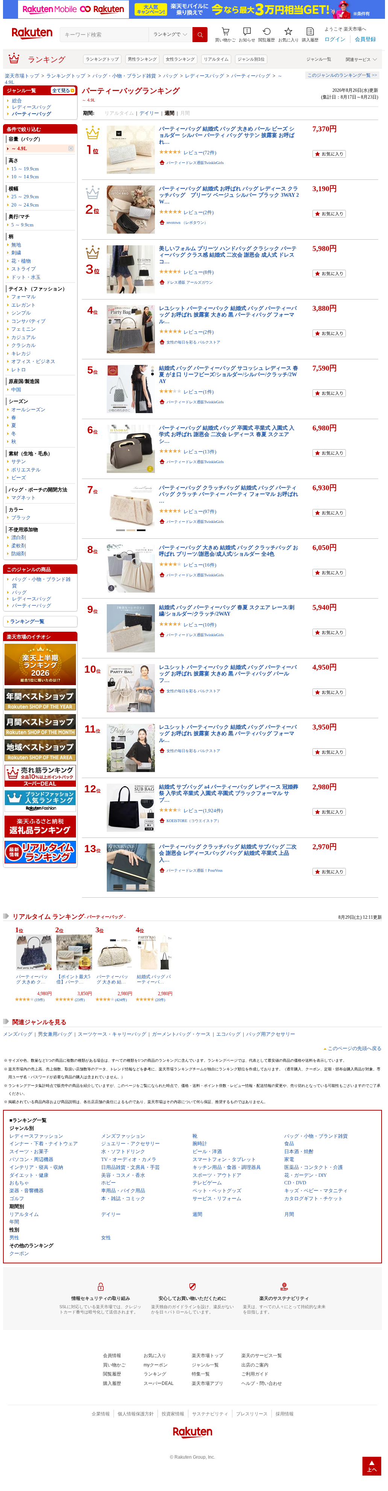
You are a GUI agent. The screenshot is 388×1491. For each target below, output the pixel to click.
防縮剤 (18, 553)
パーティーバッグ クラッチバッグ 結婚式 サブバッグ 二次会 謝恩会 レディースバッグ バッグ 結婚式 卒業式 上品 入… (228, 853)
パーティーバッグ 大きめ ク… (32, 979)
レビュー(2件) (198, 212)
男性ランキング (142, 59)
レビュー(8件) (198, 272)
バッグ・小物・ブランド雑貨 (124, 76)
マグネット (23, 497)
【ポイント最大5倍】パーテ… (73, 979)
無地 (16, 245)
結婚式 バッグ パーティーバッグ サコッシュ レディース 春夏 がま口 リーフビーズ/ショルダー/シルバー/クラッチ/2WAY (228, 374)
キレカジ (21, 353)
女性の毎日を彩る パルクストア (193, 342)
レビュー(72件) (199, 152)
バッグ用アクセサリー (270, 1034)
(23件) (80, 1000)
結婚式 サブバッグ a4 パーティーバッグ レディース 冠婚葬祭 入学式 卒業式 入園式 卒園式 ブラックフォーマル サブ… (228, 793)
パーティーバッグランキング (131, 91)
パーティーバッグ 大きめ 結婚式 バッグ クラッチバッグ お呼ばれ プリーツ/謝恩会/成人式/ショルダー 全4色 (228, 550)
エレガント (23, 305)
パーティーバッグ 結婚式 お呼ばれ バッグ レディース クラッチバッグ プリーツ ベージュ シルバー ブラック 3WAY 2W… (229, 195)
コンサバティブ (28, 321)
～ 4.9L (19, 148)
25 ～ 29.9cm (25, 196)
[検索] (200, 34)
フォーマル (23, 296)
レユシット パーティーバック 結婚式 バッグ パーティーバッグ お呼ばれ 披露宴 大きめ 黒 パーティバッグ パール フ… (228, 673)
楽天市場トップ (22, 76)
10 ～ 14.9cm (25, 176)
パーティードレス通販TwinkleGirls (195, 163)
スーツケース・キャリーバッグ (112, 1034)
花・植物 (21, 261)
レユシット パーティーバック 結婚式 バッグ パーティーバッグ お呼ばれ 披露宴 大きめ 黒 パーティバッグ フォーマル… (228, 314)
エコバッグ (228, 1034)
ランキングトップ (102, 59)
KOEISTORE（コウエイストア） (194, 821)
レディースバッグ (204, 76)
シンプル (21, 313)
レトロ (18, 369)
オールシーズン (28, 409)
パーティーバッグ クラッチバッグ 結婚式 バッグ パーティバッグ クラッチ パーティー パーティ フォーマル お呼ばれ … (228, 494)
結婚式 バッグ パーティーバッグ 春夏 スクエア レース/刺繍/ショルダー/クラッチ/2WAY (226, 610)
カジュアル (23, 337)
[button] (247, 35)
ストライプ (23, 269)
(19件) (39, 1000)
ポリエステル (26, 470)
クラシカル (23, 345)
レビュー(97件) (199, 511)
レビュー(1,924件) (203, 810)
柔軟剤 (18, 546)
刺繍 (16, 252)
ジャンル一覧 (318, 59)
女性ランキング (180, 59)
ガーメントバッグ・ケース (181, 1034)
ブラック (21, 517)
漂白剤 (18, 537)
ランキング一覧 (27, 621)
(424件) (121, 1000)
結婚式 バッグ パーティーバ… (154, 979)
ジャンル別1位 (251, 59)
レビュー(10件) (199, 625)
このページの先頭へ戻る (355, 1048)
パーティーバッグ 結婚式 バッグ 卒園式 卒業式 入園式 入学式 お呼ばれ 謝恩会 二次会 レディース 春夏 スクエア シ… (226, 434)
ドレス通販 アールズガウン (190, 282)
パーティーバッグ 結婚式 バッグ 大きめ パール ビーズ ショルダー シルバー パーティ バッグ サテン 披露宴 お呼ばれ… (226, 135)
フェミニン (23, 329)
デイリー (149, 113)
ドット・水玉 (26, 277)
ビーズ (18, 477)
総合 (17, 100)
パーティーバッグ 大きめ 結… (112, 979)
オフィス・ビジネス (33, 361)
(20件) (160, 1000)
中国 (16, 389)
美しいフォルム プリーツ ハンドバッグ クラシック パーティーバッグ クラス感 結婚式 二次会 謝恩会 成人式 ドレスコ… (228, 254)
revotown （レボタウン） (187, 222)
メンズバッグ (17, 1034)
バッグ (170, 76)
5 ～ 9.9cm (22, 225)
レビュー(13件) (199, 451)
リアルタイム (216, 59)
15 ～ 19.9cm (25, 169)
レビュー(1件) (198, 392)
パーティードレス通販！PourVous (195, 870)
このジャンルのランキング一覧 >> (342, 75)
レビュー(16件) (199, 565)
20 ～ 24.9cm (25, 205)
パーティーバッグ (250, 76)
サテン (18, 461)
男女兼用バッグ (55, 1034)
